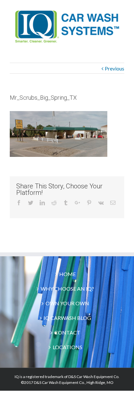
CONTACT (67, 332)
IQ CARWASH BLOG (67, 318)
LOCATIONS (67, 347)
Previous (114, 68)
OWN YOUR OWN (67, 303)
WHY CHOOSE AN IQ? (67, 288)
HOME (67, 274)
